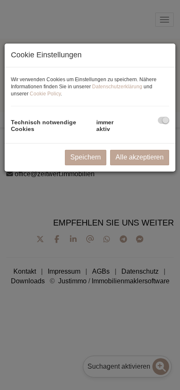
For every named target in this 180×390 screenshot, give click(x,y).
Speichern (85, 157)
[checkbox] (163, 120)
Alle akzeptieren (140, 157)
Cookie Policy (45, 94)
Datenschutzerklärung (117, 87)
